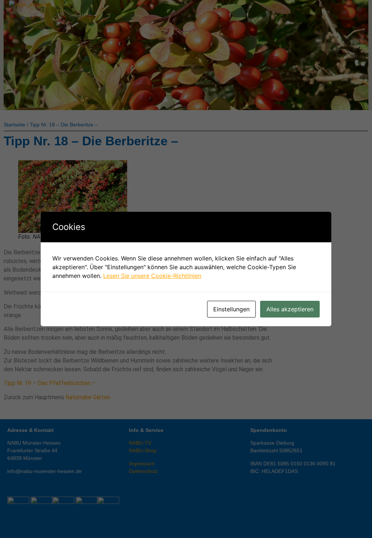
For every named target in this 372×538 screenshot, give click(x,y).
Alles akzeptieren (290, 309)
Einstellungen (231, 309)
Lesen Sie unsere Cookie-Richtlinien (152, 275)
